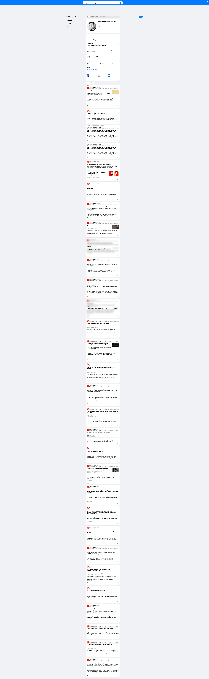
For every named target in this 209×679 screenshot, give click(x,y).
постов (94, 79)
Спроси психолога (92, 87)
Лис (91, 613)
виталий (92, 327)
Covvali (92, 472)
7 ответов (94, 613)
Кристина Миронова (94, 536)
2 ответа (98, 114)
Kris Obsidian (93, 266)
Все (118, 43)
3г (101, 127)
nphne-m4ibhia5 (93, 114)
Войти (141, 16)
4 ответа (100, 95)
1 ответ (95, 372)
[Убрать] (98, 16)
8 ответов (96, 327)
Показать (115, 247)
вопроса (99, 79)
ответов (89, 79)
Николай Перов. (93, 349)
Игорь (92, 372)
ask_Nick (96, 69)
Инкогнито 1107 (93, 436)
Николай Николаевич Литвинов (92, 16)
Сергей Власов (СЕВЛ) (95, 95)
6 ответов (95, 574)
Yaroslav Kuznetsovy (94, 554)
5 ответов (94, 395)
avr (91, 395)
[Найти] (119, 17)
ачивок (104, 79)
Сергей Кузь (93, 495)
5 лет (97, 87)
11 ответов (98, 266)
